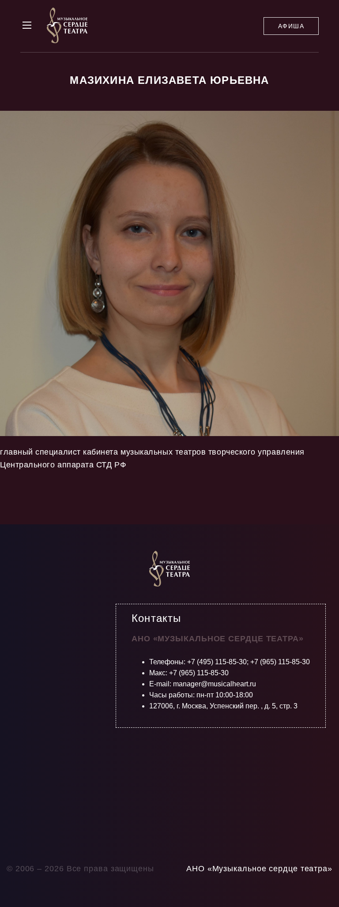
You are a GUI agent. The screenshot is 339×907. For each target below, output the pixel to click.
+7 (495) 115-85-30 (217, 662)
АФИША (291, 26)
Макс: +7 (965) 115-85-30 (189, 673)
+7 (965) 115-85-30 (280, 662)
